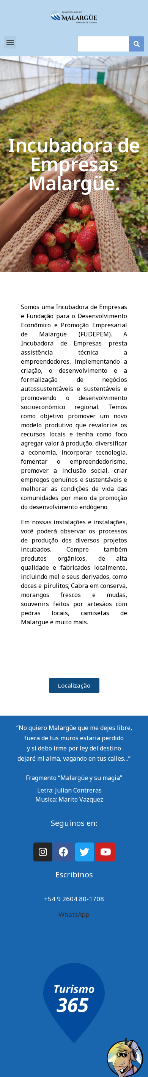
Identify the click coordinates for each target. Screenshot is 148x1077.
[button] (10, 42)
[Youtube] (105, 852)
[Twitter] (84, 852)
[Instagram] (42, 852)
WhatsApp (74, 914)
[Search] (136, 44)
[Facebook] (63, 852)
